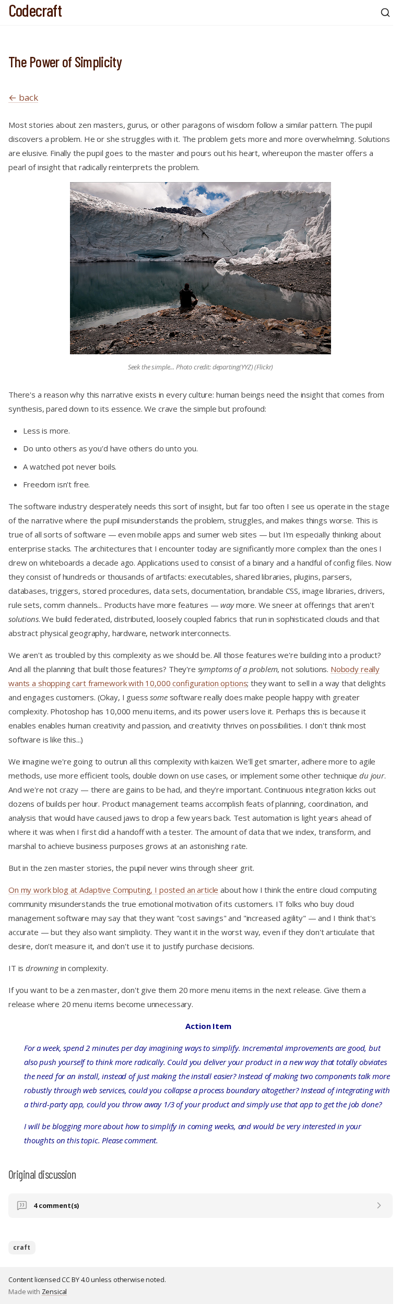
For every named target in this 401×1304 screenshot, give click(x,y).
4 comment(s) (56, 1219)
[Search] (385, 12)
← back (23, 97)
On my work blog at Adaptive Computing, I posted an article (113, 889)
